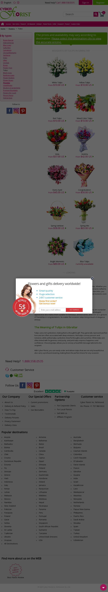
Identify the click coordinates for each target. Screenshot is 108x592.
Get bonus (74, 310)
